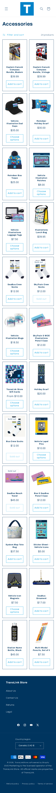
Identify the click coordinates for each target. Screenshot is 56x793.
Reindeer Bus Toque (15, 176)
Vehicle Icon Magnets (14, 597)
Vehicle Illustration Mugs (15, 337)
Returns (10, 705)
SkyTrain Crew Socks (41, 285)
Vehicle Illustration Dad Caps (14, 123)
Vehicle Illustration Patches (41, 178)
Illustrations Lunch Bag (41, 231)
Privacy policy (28, 784)
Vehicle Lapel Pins (41, 442)
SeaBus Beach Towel (14, 494)
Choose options (14, 138)
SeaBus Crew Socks (15, 285)
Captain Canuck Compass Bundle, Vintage (41, 69)
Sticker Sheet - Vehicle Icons (41, 545)
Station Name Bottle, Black (14, 649)
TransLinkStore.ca (23, 762)
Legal (9, 712)
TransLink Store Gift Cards (14, 390)
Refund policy (12, 784)
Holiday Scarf (41, 389)
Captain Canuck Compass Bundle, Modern (14, 69)
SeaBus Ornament (41, 597)
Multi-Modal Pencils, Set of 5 (41, 649)
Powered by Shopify (40, 762)
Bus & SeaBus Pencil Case (41, 494)
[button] (6, 8)
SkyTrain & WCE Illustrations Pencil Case (41, 338)
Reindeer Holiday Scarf (41, 122)
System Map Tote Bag (15, 545)
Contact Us (12, 698)
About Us (11, 691)
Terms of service (45, 784)
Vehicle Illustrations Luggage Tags (14, 232)
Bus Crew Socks (14, 441)
